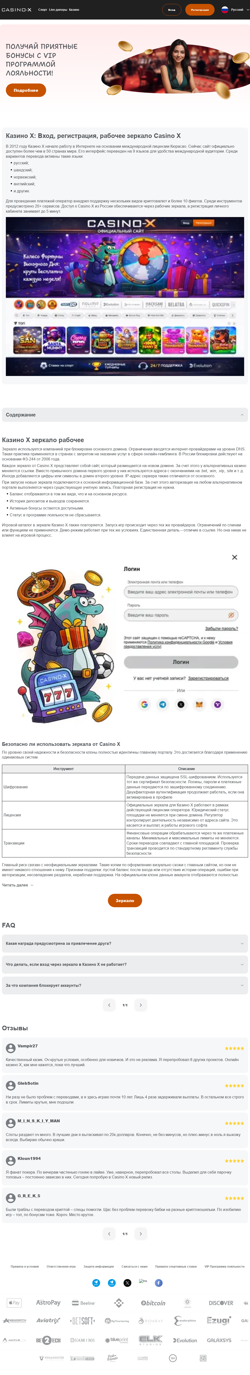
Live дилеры (58, 9)
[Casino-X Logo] (15, 9)
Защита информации (98, 1266)
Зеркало (125, 900)
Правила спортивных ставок (176, 1266)
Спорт (42, 9)
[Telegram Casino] (112, 1283)
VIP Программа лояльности (224, 1266)
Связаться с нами (134, 1266)
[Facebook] (159, 1283)
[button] (235, 9)
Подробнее (26, 90)
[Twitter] (127, 1283)
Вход (171, 9)
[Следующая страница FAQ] (141, 1005)
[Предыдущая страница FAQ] (109, 1005)
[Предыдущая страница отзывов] (109, 1234)
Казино (74, 9)
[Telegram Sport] (96, 1283)
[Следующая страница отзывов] (141, 1234)
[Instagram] (143, 1283)
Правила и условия (25, 1266)
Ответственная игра (61, 1266)
